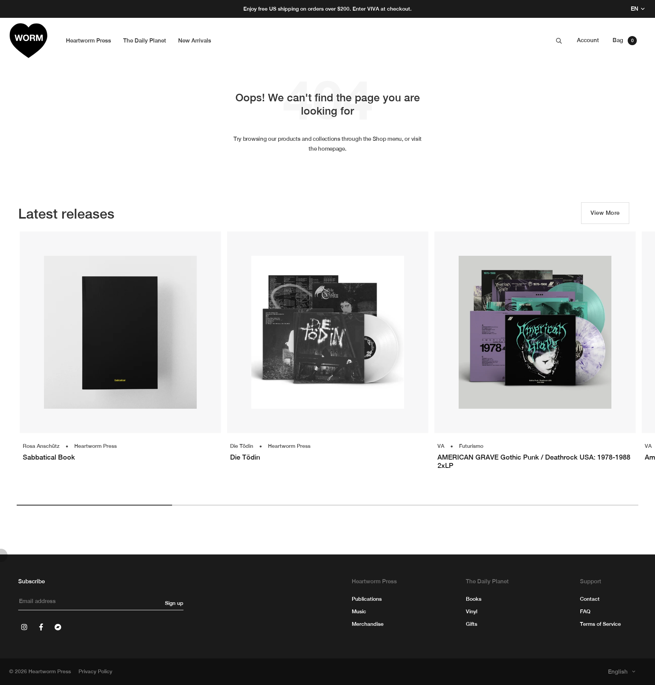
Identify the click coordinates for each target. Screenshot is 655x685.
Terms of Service (600, 624)
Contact (590, 599)
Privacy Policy (95, 671)
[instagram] (24, 627)
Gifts (471, 624)
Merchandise (368, 624)
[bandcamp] (58, 627)
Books (473, 599)
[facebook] (41, 627)
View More (605, 212)
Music (359, 611)
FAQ (585, 611)
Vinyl (471, 611)
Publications (367, 599)
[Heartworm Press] (28, 40)
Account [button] (588, 40)
